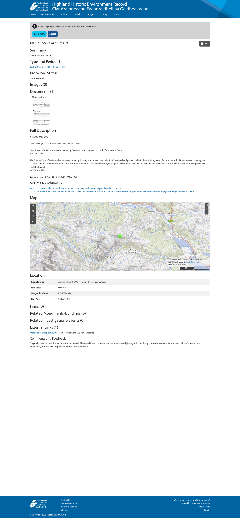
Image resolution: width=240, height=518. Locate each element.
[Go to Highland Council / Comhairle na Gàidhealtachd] (39, 6)
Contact (116, 14)
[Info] (33, 216)
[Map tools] (33, 221)
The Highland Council (56, 515)
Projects (92, 14)
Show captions (39, 97)
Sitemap (64, 510)
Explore (63, 14)
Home (33, 14)
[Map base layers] (33, 211)
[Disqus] (120, 387)
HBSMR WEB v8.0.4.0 (200, 503)
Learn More (39, 34)
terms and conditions (192, 262)
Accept (52, 34)
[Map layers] (33, 206)
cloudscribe (204, 507)
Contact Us (65, 500)
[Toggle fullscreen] (206, 205)
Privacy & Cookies (69, 507)
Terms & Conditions (69, 503)
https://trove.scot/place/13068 (44, 333)
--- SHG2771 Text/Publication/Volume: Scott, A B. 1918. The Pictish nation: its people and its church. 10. (76, 188)
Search (77, 14)
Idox (198, 500)
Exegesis (188, 500)
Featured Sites (47, 14)
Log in (207, 510)
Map (105, 14)
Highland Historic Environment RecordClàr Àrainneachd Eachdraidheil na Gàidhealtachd (100, 7)
